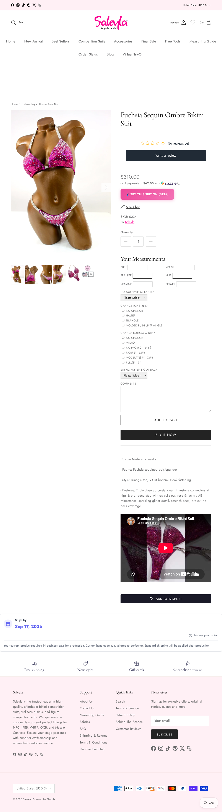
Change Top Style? (134, 306)
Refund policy (125, 715)
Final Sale (148, 41)
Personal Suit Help (92, 749)
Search (120, 701)
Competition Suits (91, 41)
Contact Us (87, 708)
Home (10, 41)
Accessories (123, 41)
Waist (170, 267)
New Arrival (33, 41)
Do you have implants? (137, 292)
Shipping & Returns (93, 735)
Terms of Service (127, 708)
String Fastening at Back (139, 370)
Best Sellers (61, 41)
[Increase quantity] (151, 241)
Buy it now (165, 434)
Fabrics (85, 721)
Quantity (127, 232)
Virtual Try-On (133, 54)
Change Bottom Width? (138, 333)
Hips (168, 275)
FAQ (83, 728)
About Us (86, 701)
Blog (110, 54)
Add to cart (165, 420)
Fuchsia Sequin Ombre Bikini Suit (39, 104)
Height (170, 284)
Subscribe (164, 734)
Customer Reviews (128, 728)
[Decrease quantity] (126, 241)
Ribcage (126, 284)
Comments (128, 384)
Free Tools (173, 41)
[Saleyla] (111, 23)
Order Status (88, 54)
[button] (150, 183)
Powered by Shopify (44, 799)
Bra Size (126, 275)
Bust (124, 267)
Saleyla (129, 222)
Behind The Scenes (129, 721)
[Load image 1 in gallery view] (61, 185)
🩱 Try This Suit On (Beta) (147, 194)
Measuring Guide (202, 41)
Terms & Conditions (93, 742)
